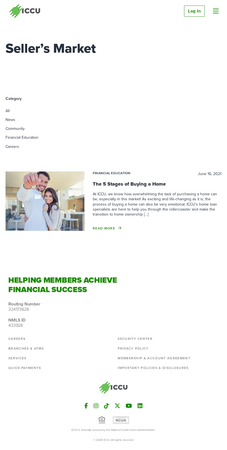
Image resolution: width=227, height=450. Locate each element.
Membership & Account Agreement (154, 358)
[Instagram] (96, 406)
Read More (104, 228)
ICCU (25, 11)
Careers (12, 147)
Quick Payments (24, 367)
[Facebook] (86, 406)
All (8, 111)
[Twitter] (117, 406)
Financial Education (22, 137)
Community (15, 129)
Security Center (135, 338)
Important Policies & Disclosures (153, 367)
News (10, 120)
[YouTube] (129, 406)
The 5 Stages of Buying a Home (129, 184)
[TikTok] (106, 406)
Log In (194, 11)
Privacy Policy (133, 348)
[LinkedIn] (140, 406)
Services (17, 358)
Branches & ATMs (26, 348)
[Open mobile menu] (215, 11)
